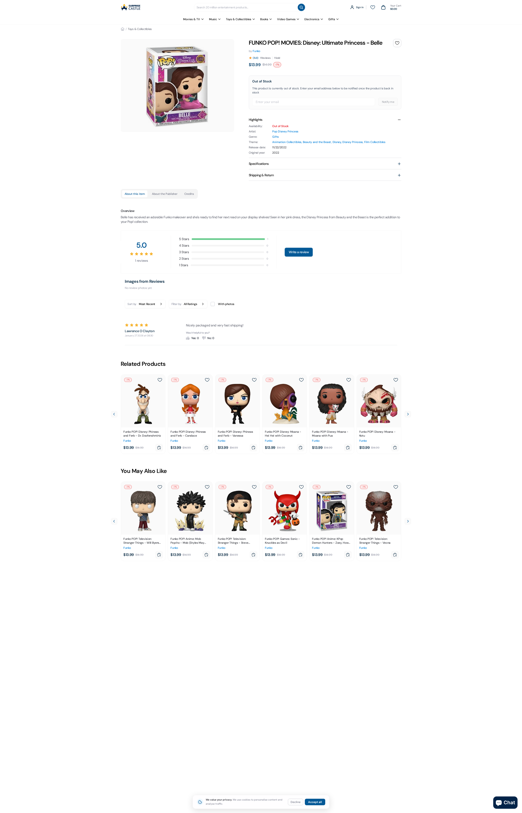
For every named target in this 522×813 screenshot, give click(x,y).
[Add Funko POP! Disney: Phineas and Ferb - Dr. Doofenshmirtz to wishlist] (160, 380)
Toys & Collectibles (238, 19)
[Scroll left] (114, 414)
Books (264, 19)
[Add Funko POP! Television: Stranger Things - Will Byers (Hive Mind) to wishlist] (160, 487)
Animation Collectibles (286, 142)
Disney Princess (352, 142)
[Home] (122, 29)
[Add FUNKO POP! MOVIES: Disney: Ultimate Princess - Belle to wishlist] (397, 43)
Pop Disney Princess (285, 131)
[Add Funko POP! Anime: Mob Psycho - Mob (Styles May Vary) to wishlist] (207, 487)
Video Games (286, 19)
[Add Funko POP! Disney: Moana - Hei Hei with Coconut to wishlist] (301, 380)
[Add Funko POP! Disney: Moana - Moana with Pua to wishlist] (349, 380)
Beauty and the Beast (317, 142)
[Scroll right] (408, 414)
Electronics (311, 19)
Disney (337, 142)
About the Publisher (164, 194)
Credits (189, 194)
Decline (296, 802)
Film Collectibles (374, 142)
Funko (256, 51)
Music (213, 19)
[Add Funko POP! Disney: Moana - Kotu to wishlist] (396, 380)
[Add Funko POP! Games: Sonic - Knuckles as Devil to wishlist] (301, 487)
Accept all (315, 802)
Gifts (331, 19)
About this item (135, 194)
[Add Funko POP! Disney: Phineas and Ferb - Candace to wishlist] (207, 380)
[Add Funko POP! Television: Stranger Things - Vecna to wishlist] (396, 487)
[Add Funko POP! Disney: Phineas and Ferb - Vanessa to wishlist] (254, 380)
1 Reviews (265, 58)
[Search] (301, 7)
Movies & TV (191, 19)
